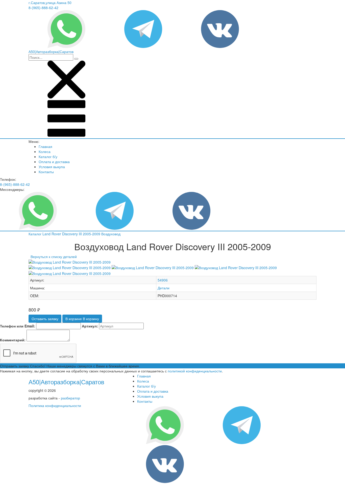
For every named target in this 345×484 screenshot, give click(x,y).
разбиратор (70, 397)
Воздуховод (110, 233)
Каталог (35, 233)
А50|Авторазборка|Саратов (66, 381)
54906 (163, 280)
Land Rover (52, 233)
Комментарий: (13, 339)
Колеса (45, 151)
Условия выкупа (52, 166)
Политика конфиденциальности (55, 405)
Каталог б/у (48, 156)
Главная (45, 146)
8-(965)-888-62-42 (43, 7)
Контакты (46, 171)
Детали (163, 287)
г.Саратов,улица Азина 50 (50, 2)
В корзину (82, 318)
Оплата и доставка (54, 161)
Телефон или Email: (17, 325)
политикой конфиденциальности (195, 370)
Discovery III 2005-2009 (81, 233)
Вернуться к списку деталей (53, 256)
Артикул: (90, 325)
